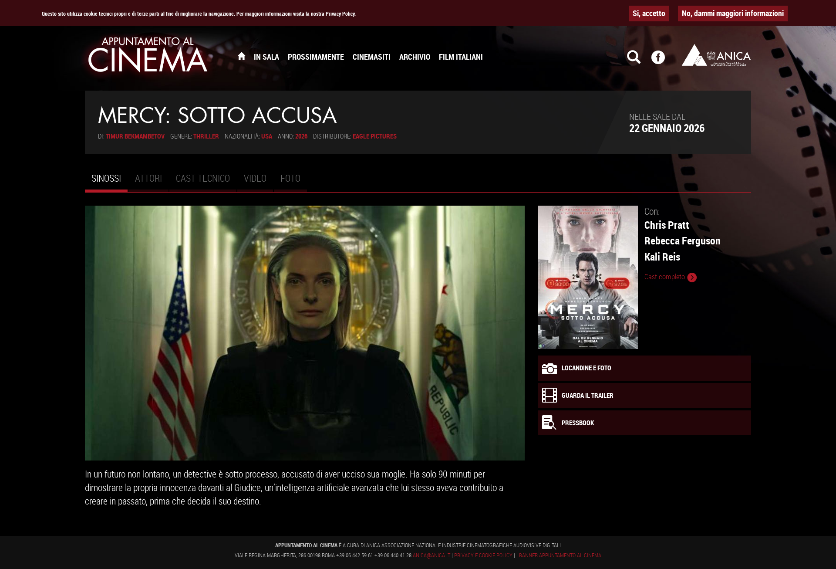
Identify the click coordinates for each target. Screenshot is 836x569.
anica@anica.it (431, 555)
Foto (290, 178)
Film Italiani (461, 56)
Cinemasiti (372, 56)
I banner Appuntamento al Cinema (558, 555)
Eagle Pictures (375, 136)
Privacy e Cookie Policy (483, 555)
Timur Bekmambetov (135, 136)
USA (266, 136)
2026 (301, 136)
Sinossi (109, 182)
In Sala (266, 56)
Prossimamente (316, 56)
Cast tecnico (203, 178)
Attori (148, 178)
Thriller (206, 136)
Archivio (414, 56)
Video (255, 178)
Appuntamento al (148, 56)
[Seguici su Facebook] (663, 61)
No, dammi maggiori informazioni (733, 13)
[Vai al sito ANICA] (716, 55)
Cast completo (665, 276)
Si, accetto (649, 13)
